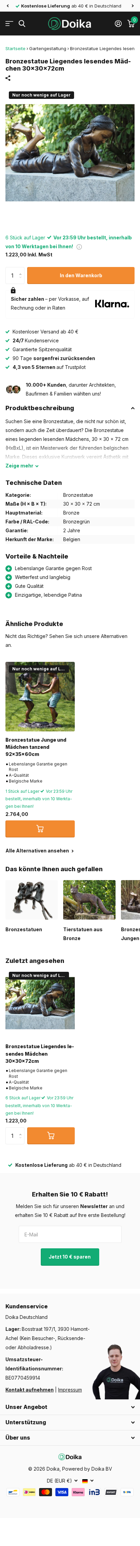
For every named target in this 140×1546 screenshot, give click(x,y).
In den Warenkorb (81, 275)
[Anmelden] (118, 23)
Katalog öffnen (9, 24)
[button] (7, 6)
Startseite (15, 48)
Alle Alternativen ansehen (37, 850)
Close (70, 1407)
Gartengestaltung (47, 48)
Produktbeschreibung (39, 408)
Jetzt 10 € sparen (70, 1257)
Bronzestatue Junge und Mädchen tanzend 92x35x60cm (35, 747)
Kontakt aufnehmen (29, 1390)
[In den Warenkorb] (40, 828)
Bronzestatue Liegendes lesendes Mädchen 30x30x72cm (39, 1053)
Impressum (70, 1390)
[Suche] (22, 23)
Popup (79, 246)
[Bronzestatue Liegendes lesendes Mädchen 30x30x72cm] (40, 1003)
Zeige (19, 466)
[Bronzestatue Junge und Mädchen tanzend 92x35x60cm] (40, 696)
